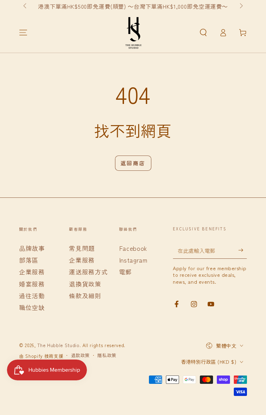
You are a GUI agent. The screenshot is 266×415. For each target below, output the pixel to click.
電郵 (125, 271)
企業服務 (32, 271)
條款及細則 (85, 295)
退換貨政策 (85, 284)
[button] (203, 32)
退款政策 (80, 355)
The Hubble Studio (58, 345)
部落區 (28, 260)
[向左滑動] (25, 6)
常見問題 (82, 248)
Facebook (133, 248)
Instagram (133, 260)
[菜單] (23, 32)
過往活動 (32, 295)
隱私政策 (106, 355)
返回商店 (133, 163)
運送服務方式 (88, 271)
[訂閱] (242, 250)
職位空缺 (32, 307)
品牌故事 (32, 248)
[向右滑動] (240, 6)
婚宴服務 (32, 284)
